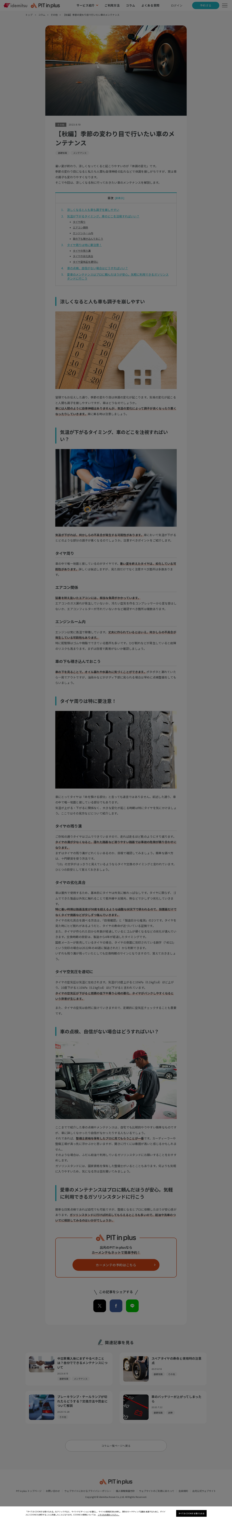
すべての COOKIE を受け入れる (191, 1513)
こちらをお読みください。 (108, 1514)
